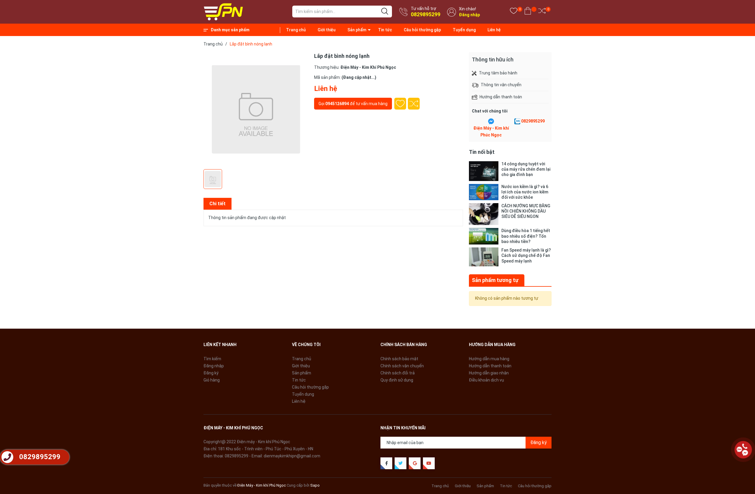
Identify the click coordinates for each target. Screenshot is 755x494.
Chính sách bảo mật (399, 358)
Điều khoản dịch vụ (486, 380)
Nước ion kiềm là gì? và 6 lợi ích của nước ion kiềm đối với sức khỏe (524, 192)
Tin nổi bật (482, 152)
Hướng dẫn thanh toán (490, 365)
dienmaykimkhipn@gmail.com (292, 456)
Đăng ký (211, 373)
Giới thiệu (327, 29)
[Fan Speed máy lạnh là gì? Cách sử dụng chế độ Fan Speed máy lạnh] (483, 256)
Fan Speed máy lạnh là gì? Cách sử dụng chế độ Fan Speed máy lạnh (526, 255)
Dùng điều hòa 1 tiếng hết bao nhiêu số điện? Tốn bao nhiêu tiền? (525, 236)
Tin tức (385, 29)
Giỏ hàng (211, 380)
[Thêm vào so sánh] (414, 104)
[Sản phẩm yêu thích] (513, 12)
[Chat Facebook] (491, 121)
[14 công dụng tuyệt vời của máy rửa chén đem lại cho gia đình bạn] (483, 171)
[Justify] (384, 11)
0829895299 (425, 14)
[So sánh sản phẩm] (542, 12)
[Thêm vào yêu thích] (400, 104)
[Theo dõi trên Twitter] (400, 463)
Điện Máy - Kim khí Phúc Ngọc (491, 132)
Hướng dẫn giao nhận (489, 373)
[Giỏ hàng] (527, 12)
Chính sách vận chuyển (402, 365)
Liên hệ (494, 29)
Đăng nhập (469, 14)
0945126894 (337, 103)
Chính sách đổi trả (397, 373)
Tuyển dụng (464, 29)
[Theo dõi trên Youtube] (429, 463)
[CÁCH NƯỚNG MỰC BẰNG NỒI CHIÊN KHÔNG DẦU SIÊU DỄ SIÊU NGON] (483, 214)
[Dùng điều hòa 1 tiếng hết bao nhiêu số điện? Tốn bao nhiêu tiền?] (483, 236)
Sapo (315, 485)
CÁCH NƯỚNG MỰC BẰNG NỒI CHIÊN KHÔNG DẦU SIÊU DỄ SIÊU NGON (525, 211)
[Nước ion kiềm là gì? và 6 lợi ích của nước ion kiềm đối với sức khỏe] (483, 192)
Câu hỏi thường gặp (422, 29)
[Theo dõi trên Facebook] (386, 463)
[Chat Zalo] (517, 121)
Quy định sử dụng (396, 380)
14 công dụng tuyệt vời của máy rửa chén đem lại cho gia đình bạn (525, 169)
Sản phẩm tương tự (495, 280)
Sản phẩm (356, 29)
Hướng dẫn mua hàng (489, 358)
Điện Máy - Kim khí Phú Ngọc (261, 485)
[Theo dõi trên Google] (415, 463)
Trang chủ (296, 29)
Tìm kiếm (212, 358)
